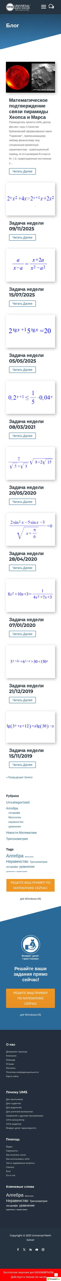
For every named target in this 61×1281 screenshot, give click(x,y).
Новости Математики (21, 832)
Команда (10, 1059)
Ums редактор (13, 1123)
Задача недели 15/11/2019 (26, 753)
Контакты (10, 1068)
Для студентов (13, 1103)
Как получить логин (16, 1154)
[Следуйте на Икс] (24, 1249)
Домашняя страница (16, 1051)
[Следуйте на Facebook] (17, 1249)
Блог (8, 1171)
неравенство (15, 821)
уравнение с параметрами (16, 871)
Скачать (10, 1167)
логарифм (14, 812)
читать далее (22, 171)
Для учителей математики (19, 1111)
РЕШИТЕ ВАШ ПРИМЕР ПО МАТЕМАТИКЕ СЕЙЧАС (31, 885)
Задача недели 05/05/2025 (26, 358)
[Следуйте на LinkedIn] (30, 1249)
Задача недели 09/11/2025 (26, 226)
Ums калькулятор (15, 1119)
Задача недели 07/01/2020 (26, 622)
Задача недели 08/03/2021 (26, 424)
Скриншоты (12, 1150)
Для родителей (14, 1107)
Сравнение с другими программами (24, 1115)
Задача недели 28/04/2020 (26, 556)
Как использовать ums (17, 1158)
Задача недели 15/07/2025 (26, 292)
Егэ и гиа (10, 1175)
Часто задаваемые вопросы (20, 1163)
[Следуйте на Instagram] (43, 1249)
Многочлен (14, 817)
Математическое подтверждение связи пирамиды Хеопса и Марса (28, 108)
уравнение (14, 826)
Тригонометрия (17, 839)
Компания (11, 1055)
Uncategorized (18, 802)
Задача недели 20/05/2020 (26, 490)
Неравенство (17, 861)
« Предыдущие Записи (19, 777)
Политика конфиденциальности (22, 1072)
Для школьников (14, 1099)
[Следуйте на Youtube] (36, 1249)
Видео (9, 1146)
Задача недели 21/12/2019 (26, 688)
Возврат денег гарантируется (21, 1128)
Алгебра (12, 808)
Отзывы (10, 1063)
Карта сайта (12, 1076)
